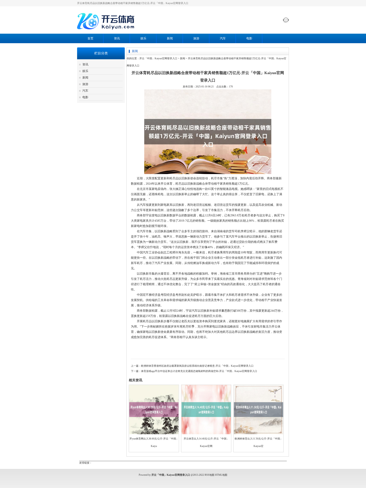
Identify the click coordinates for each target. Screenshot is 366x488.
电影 (249, 38)
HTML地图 (221, 474)
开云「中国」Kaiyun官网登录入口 (158, 58)
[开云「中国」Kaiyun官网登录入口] (106, 31)
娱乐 (143, 38)
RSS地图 (209, 474)
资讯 (117, 38)
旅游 (196, 38)
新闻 (170, 38)
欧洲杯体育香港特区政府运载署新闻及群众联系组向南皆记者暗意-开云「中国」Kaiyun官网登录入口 (197, 365)
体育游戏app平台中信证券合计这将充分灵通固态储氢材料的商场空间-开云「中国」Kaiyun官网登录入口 (199, 371)
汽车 (223, 38)
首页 (90, 38)
